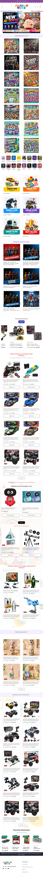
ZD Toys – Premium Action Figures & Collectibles (31, 309)
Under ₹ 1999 (6, 215)
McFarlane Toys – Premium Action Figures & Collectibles (11, 287)
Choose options (31, 387)
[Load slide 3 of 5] (22, 30)
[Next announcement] (41, 1)
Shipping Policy (25, 871)
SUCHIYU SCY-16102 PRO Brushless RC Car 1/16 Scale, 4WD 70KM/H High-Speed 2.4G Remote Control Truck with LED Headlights (31, 720)
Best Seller (25, 236)
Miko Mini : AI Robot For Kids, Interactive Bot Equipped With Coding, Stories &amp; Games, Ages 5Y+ (31, 508)
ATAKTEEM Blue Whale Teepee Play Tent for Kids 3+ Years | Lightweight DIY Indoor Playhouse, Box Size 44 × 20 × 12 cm (10, 548)
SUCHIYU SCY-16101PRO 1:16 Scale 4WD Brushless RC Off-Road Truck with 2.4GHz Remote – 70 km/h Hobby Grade (30, 794)
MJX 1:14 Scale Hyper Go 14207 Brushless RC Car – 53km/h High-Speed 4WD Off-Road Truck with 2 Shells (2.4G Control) (11, 720)
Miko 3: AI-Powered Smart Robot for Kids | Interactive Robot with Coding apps (9, 508)
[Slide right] (24, 519)
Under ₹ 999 (26, 193)
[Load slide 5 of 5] (25, 30)
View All (21, 321)
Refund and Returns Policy (27, 866)
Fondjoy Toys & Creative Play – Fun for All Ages (30, 287)
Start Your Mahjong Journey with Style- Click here (24, 11)
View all (21, 478)
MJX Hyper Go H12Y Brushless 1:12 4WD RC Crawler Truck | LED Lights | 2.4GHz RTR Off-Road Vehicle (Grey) (11, 744)
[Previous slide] (14, 30)
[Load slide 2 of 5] (20, 30)
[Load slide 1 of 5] (18, 30)
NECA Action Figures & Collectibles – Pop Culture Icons (11, 309)
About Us (24, 869)
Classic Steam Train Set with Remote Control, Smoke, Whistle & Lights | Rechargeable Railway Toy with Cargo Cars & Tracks (11, 380)
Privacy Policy (25, 864)
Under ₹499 (6, 193)
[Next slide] (28, 30)
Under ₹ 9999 (6, 236)
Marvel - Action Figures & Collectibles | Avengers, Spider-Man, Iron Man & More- (11, 263)
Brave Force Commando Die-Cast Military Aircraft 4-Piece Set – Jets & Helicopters (10, 591)
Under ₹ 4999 (26, 215)
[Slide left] (19, 519)
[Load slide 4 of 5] (23, 30)
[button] (2, 7)
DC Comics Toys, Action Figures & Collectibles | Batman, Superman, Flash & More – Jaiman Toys (31, 263)
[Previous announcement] (2, 1)
